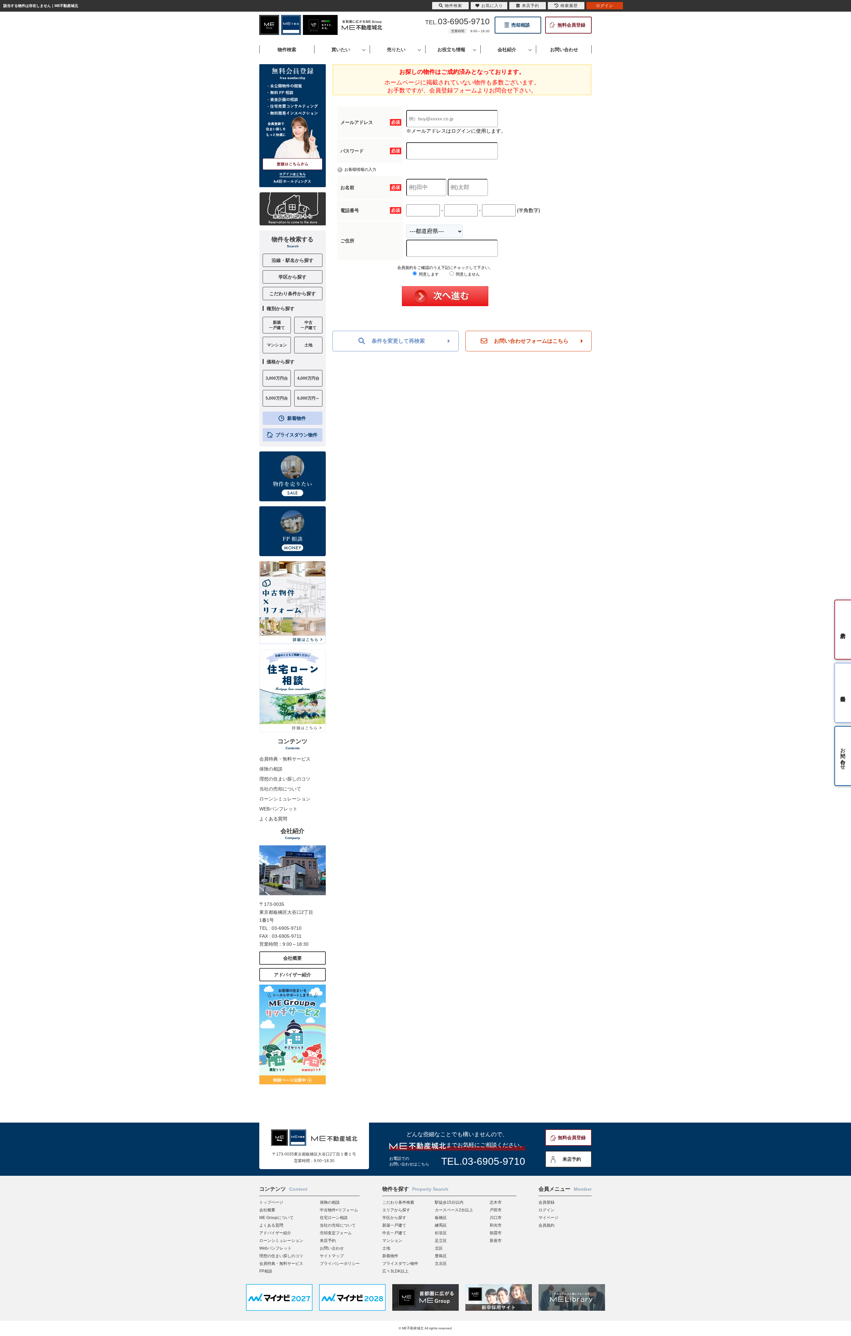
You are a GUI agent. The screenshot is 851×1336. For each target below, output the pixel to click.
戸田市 (496, 1210)
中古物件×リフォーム (339, 1210)
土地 (386, 1248)
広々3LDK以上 (395, 1271)
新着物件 (296, 418)
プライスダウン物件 (296, 434)
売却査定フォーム (336, 1233)
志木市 (496, 1202)
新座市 (496, 1240)
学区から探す (292, 277)
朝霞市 (496, 1233)
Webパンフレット (275, 1248)
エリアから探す (396, 1210)
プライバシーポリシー (340, 1263)
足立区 (441, 1240)
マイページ (548, 1217)
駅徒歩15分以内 (449, 1202)
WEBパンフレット (278, 808)
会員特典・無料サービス (284, 759)
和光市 (496, 1225)
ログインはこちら (292, 174)
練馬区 (441, 1225)
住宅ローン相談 (334, 1217)
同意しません (467, 274)
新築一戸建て (394, 1225)
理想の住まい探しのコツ (284, 779)
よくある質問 (273, 818)
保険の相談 (271, 769)
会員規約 (546, 1225)
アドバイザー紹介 (292, 974)
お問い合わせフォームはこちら (531, 341)
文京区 (441, 1263)
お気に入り (492, 5)
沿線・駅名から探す (292, 260)
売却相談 (520, 25)
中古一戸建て (394, 1233)
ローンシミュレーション (284, 798)
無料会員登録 (571, 25)
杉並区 (441, 1233)
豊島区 (441, 1256)
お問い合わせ (332, 1248)
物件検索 (453, 5)
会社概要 (292, 958)
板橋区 (441, 1217)
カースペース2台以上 (454, 1210)
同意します (428, 274)
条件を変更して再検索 (398, 341)
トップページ (271, 1202)
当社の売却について (280, 788)
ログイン (546, 1210)
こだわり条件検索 (398, 1202)
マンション (392, 1240)
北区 (439, 1248)
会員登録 (546, 1202)
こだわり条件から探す (292, 293)
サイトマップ (332, 1256)
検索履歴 (569, 5)
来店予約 (571, 1159)
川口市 (496, 1217)
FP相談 (265, 1271)
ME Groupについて (276, 1217)
